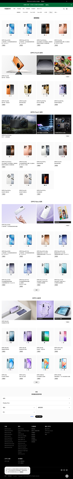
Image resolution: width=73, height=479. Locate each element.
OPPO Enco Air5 (21, 443)
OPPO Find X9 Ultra (9, 430)
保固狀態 (33, 434)
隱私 (5, 476)
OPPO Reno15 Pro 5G (9, 445)
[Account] (67, 9)
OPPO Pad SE (21, 434)
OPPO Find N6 (8, 428)
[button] (71, 5)
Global (42, 1)
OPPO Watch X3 (21, 437)
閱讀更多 (21, 471)
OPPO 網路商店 (21, 461)
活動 (46, 434)
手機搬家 (33, 432)
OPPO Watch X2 (21, 439)
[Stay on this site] (66, 1)
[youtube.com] (64, 470)
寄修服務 (33, 438)
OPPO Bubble (21, 428)
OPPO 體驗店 (21, 463)
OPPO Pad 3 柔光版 (22, 435)
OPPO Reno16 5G (8, 440)
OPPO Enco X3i (21, 453)
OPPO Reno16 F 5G (9, 441)
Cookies (15, 476)
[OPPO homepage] (8, 9)
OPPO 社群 (7, 461)
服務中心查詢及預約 (36, 430)
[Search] (64, 9)
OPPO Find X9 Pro (8, 434)
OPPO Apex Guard (49, 430)
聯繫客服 (33, 428)
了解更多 (3, 45)
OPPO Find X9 (8, 436)
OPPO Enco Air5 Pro (22, 441)
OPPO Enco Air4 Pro (22, 445)
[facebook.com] (61, 470)
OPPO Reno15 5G (8, 447)
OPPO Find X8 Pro (8, 438)
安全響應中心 (34, 440)
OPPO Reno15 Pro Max (9, 443)
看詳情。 (47, 4)
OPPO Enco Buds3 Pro (23, 448)
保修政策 (33, 441)
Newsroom (47, 432)
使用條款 (10, 476)
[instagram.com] (67, 470)
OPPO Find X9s (8, 432)
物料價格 (33, 436)
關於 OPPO (47, 428)
